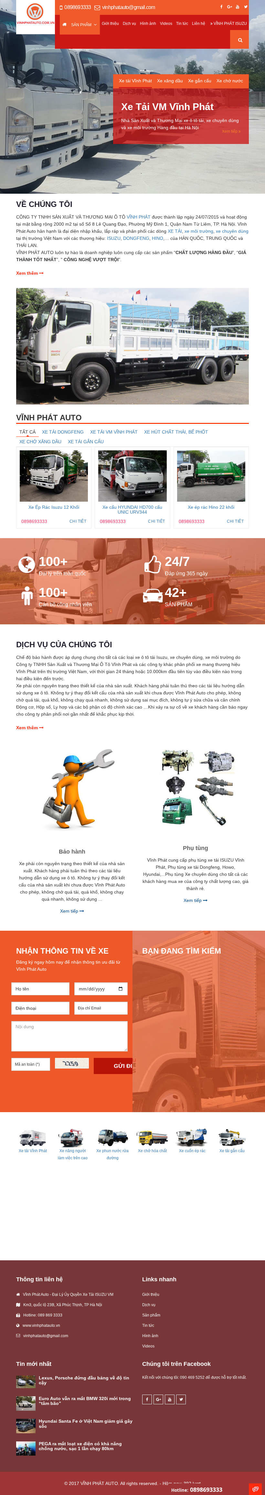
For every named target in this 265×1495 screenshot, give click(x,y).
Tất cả (27, 432)
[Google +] (229, 7)
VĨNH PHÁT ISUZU (230, 23)
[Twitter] (245, 7)
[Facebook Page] (221, 7)
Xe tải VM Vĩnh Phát (114, 432)
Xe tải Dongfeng (63, 432)
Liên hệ (198, 23)
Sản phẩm (81, 25)
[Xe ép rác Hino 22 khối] (211, 475)
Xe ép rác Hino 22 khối (211, 507)
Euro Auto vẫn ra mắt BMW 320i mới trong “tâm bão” (85, 1401)
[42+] (152, 595)
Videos (166, 23)
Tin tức (182, 23)
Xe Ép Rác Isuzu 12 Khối (53, 507)
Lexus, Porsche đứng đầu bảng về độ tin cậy (84, 1380)
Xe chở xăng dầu (40, 441)
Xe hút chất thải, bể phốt (176, 432)
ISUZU (114, 238)
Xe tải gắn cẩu (86, 441)
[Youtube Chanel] (237, 7)
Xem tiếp (230, 131)
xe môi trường (199, 231)
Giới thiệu (110, 23)
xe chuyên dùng (232, 231)
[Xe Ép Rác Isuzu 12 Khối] (54, 475)
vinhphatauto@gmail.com (128, 7)
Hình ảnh (148, 23)
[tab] (135, 82)
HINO (157, 238)
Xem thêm (27, 273)
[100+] (26, 564)
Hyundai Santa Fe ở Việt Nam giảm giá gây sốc (85, 1423)
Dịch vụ (129, 23)
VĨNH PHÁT (139, 217)
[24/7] (152, 564)
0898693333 (77, 7)
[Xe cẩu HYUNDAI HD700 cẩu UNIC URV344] (132, 475)
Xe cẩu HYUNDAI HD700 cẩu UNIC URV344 (132, 510)
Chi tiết (77, 521)
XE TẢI (175, 231)
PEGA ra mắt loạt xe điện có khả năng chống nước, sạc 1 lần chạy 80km (80, 1446)
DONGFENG (136, 238)
